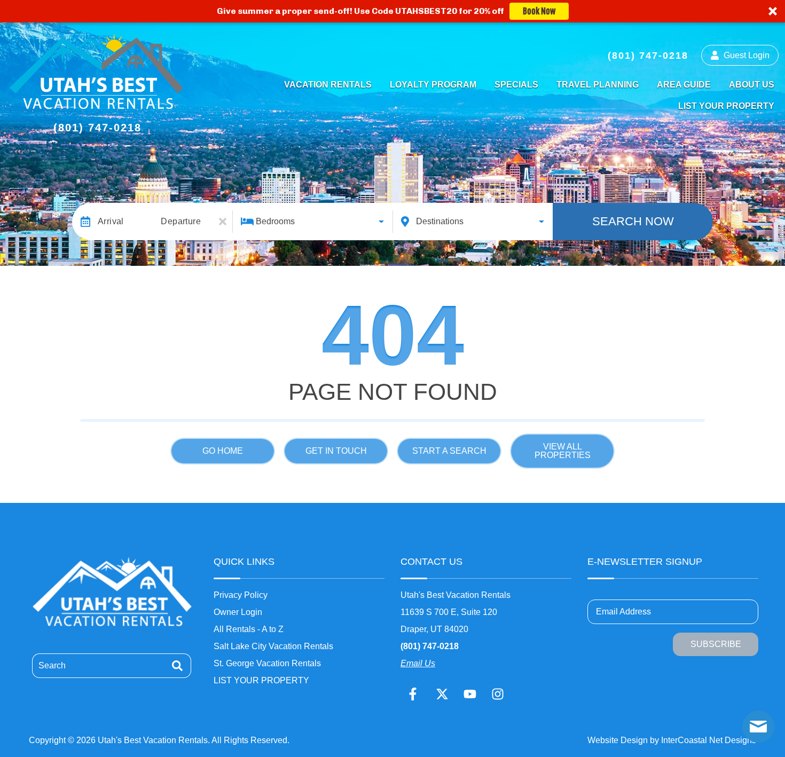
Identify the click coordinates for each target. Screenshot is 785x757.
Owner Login (238, 612)
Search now (633, 221)
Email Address (623, 611)
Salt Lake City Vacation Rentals (273, 646)
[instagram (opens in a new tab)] (498, 694)
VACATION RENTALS (328, 84)
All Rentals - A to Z (249, 629)
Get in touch (336, 450)
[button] (392, 11)
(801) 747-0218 (430, 646)
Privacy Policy (241, 595)
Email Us (418, 663)
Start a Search (449, 450)
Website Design (617, 740)
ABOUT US (751, 84)
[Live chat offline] (758, 727)
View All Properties (563, 451)
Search (52, 665)
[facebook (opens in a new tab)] (414, 694)
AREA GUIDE (684, 84)
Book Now (539, 11)
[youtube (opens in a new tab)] (470, 694)
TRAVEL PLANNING (597, 84)
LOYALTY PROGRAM (433, 84)
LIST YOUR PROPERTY (726, 106)
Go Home (222, 450)
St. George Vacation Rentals (267, 663)
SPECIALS (516, 84)
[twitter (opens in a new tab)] (442, 694)
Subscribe (715, 644)
